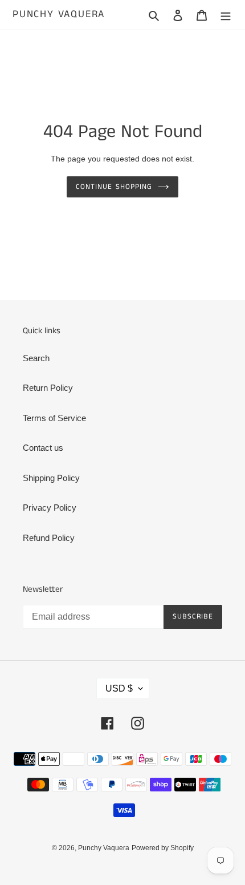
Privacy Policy (49, 507)
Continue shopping (114, 186)
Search (36, 358)
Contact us (43, 447)
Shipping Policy (51, 478)
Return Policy (48, 388)
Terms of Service (54, 418)
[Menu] (226, 15)
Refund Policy (49, 538)
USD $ (119, 688)
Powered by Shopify (163, 848)
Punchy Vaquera (59, 15)
